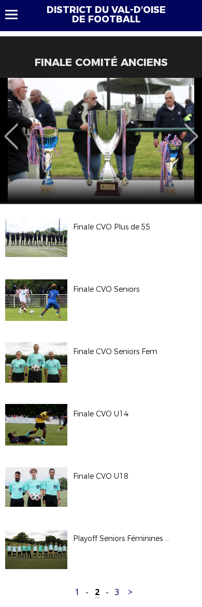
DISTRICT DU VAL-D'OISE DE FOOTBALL (106, 14)
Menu (16, 14)
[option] (101, 140)
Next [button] (191, 129)
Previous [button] (11, 129)
